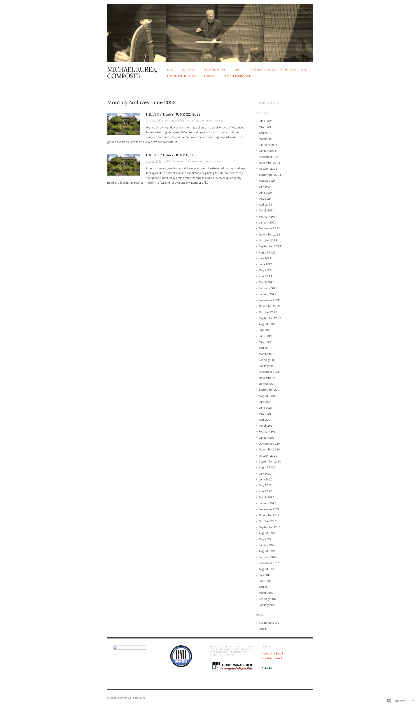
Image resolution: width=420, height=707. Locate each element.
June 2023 (266, 264)
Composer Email (272, 653)
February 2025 (268, 144)
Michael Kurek (176, 120)
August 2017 (267, 569)
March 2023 (266, 282)
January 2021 (267, 437)
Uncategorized (196, 120)
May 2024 (265, 198)
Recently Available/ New (181, 76)
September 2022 (270, 318)
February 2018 (268, 557)
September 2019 (269, 527)
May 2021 (265, 413)
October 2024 (268, 168)
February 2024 (268, 216)
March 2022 (266, 354)
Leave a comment (215, 120)
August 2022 (267, 324)
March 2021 (266, 425)
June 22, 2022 (154, 120)
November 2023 (269, 234)
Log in (263, 628)
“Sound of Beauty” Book (236, 76)
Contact (238, 69)
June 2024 (266, 192)
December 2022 (269, 300)
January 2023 (267, 294)
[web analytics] (267, 668)
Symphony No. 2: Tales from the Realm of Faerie (279, 69)
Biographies (189, 69)
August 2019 (267, 533)
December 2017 (269, 563)
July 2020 (265, 473)
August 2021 (267, 395)
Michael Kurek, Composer (132, 72)
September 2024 (270, 174)
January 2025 (267, 150)
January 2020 (267, 503)
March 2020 (266, 497)
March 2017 (266, 592)
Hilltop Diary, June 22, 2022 (173, 114)
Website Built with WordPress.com (126, 697)
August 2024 (267, 180)
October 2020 (268, 455)
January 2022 (267, 366)
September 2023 (270, 246)
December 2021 (269, 371)
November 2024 (269, 162)
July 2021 (265, 401)
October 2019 (267, 521)
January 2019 (267, 545)
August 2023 (267, 252)
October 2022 (268, 312)
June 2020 (266, 479)
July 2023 (265, 258)
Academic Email (271, 658)
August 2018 (267, 551)
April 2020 (265, 491)
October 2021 (267, 383)
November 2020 (269, 449)
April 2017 (265, 587)
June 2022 (266, 336)
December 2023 (269, 228)
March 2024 (266, 210)
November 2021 (269, 378)
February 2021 (267, 431)
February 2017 (267, 599)
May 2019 (265, 539)
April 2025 (265, 133)
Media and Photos (214, 69)
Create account (269, 622)
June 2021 (265, 407)
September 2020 (270, 461)
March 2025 (266, 139)
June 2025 (266, 121)
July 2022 (265, 330)
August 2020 (267, 467)
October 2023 (268, 240)
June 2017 (265, 581)
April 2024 (265, 204)
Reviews (209, 76)
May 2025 (265, 126)
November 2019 (269, 515)
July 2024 (265, 186)
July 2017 (265, 575)
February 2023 (268, 288)
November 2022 (269, 306)
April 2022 (265, 348)
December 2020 (269, 443)
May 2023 (265, 270)
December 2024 (269, 156)
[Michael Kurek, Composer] (210, 30)
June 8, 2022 (154, 161)
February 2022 (268, 360)
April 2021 (265, 419)
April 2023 (265, 276)
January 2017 (267, 605)
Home (170, 69)
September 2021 (269, 389)
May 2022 (265, 342)
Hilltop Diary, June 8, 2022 (172, 155)
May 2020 (265, 485)
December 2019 (269, 509)
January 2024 (267, 222)
